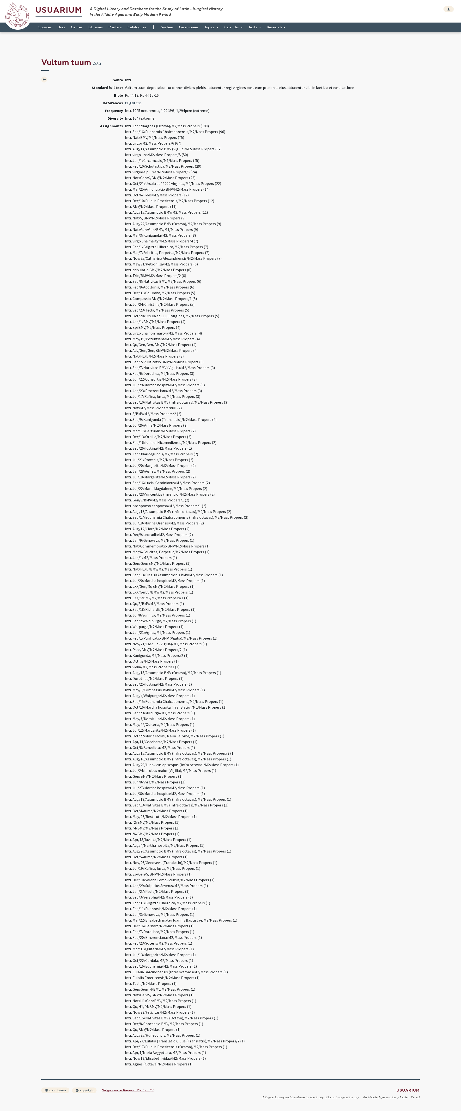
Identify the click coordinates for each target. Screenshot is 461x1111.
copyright (86, 1090)
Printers (115, 27)
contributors (58, 1090)
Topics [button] (210, 27)
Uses (61, 27)
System (167, 27)
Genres (77, 27)
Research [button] (275, 27)
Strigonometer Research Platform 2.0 (128, 1090)
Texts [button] (253, 27)
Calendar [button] (232, 27)
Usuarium (59, 10)
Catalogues (136, 27)
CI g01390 (133, 102)
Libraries (95, 27)
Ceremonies (189, 27)
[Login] (448, 9)
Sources (45, 27)
